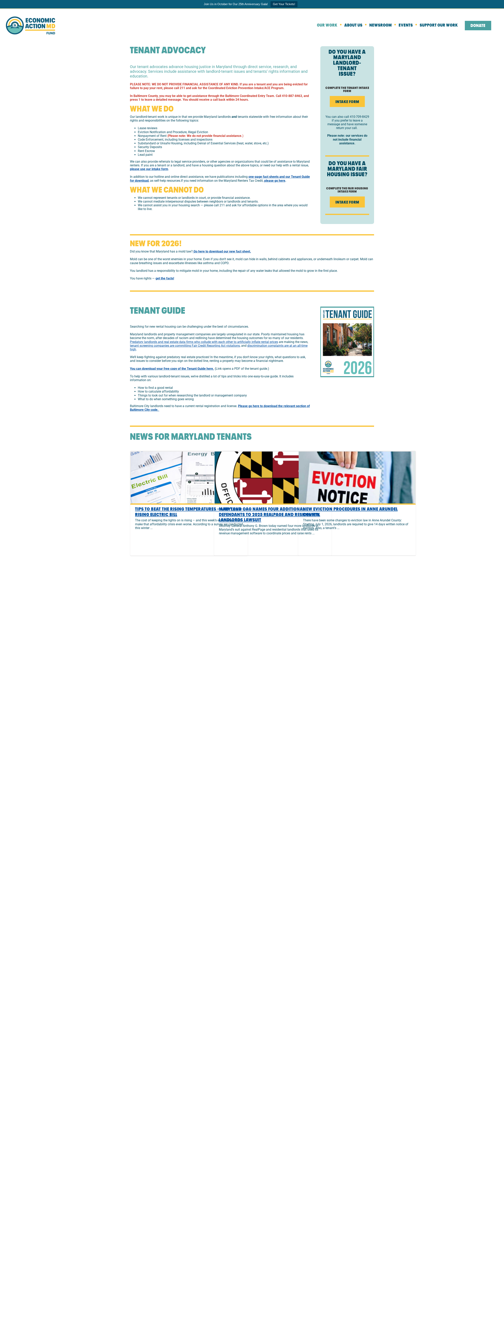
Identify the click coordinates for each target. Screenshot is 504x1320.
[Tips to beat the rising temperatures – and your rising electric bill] (189, 477)
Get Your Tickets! (284, 4)
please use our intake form (149, 169)
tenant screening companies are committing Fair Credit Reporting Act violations (185, 346)
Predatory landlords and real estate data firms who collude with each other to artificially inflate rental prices (204, 342)
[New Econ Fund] (30, 18)
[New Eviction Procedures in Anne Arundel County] (357, 477)
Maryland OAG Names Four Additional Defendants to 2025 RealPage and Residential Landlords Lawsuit (269, 514)
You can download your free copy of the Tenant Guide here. (172, 369)
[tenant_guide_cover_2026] (347, 308)
